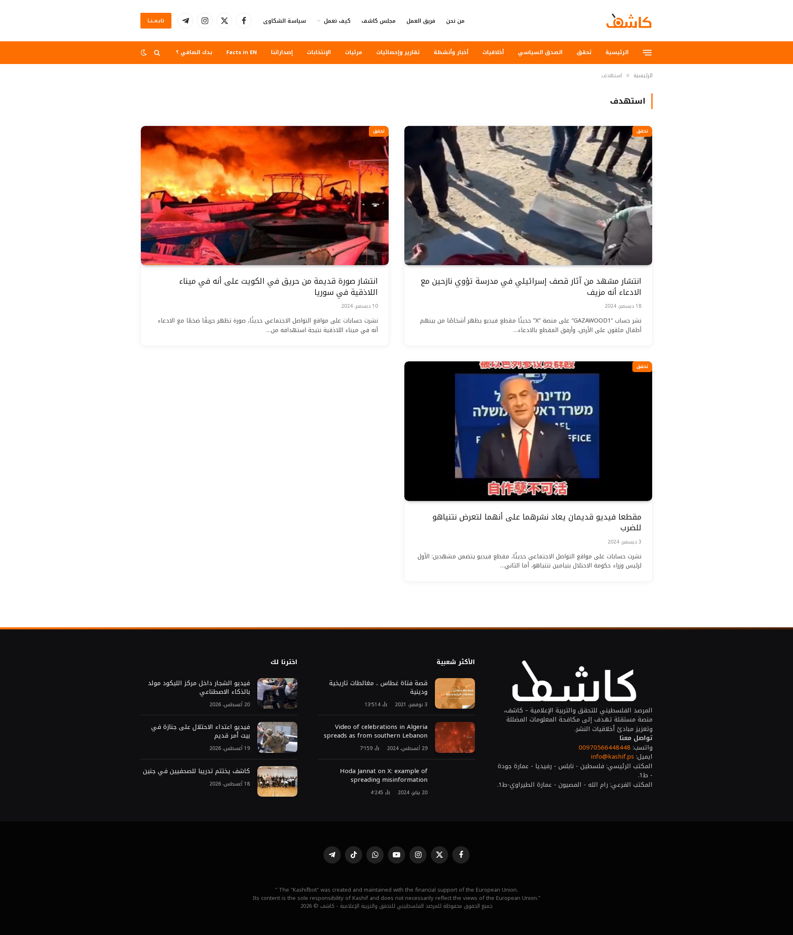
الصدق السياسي (540, 52)
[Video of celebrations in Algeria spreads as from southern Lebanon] (455, 737)
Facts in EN (241, 52)
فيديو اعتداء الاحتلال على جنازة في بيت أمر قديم (200, 731)
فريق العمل (420, 21)
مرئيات (353, 52)
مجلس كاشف (378, 21)
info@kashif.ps (612, 756)
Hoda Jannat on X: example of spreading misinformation (383, 775)
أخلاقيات (493, 52)
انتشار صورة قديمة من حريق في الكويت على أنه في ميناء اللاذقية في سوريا (278, 287)
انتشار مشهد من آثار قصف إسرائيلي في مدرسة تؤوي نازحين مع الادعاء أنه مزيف (530, 287)
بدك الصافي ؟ (194, 52)
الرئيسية (617, 52)
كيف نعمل (337, 21)
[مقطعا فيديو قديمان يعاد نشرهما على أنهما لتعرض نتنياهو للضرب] (528, 431)
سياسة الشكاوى (284, 21)
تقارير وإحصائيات (398, 52)
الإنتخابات (319, 52)
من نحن (455, 21)
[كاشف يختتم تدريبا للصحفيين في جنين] (277, 781)
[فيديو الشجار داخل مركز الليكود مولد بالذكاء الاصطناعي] (277, 693)
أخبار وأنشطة (451, 52)
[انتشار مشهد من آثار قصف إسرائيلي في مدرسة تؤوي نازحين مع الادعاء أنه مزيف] (528, 196)
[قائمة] (647, 52)
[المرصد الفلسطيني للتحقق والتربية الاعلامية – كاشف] (629, 20)
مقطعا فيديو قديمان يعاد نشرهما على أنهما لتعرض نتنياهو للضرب (536, 523)
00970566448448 (605, 747)
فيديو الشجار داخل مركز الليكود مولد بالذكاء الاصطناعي (199, 687)
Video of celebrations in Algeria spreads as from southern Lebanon (375, 731)
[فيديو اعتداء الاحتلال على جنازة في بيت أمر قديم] (277, 737)
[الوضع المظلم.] (144, 52)
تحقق (584, 52)
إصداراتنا (282, 52)
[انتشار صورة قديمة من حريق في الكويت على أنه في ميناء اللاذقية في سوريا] (265, 196)
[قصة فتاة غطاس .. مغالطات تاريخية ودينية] (455, 693)
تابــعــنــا (155, 20)
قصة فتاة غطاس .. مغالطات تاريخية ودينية (378, 687)
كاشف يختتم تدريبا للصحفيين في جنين (195, 771)
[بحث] (157, 52)
